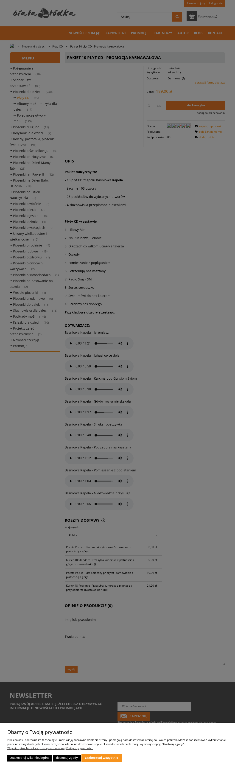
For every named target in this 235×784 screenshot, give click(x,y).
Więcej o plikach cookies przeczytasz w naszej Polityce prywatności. (50, 748)
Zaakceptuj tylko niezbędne (30, 757)
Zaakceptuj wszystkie (101, 757)
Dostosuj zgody (67, 757)
